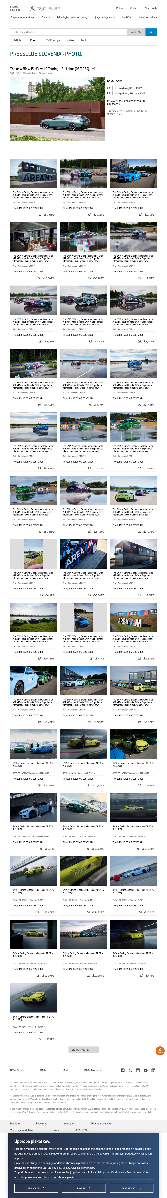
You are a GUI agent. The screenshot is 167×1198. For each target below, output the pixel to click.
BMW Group (17, 1070)
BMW (43, 1070)
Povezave (41, 1123)
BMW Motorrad (93, 1070)
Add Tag (136, 32)
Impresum (69, 1123)
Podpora (15, 1123)
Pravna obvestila (101, 1123)
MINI (65, 1070)
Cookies (54, 1130)
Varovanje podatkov (21, 1130)
